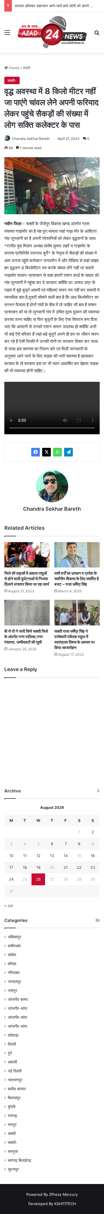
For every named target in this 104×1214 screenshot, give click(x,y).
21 (66, 867)
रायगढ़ (12, 1115)
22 (79, 867)
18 (25, 867)
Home (14, 67)
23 (92, 867)
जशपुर (12, 990)
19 (38, 867)
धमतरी (12, 1062)
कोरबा (12, 963)
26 (38, 879)
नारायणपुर (15, 1080)
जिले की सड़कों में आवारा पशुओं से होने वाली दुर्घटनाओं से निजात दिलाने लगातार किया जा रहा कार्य (26, 579)
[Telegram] (68, 452)
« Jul (8, 905)
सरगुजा (13, 1151)
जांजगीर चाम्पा (18, 999)
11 (25, 855)
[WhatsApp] (57, 452)
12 (38, 855)
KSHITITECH (65, 1203)
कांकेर (12, 954)
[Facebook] (35, 452)
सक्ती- (27, 67)
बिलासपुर (14, 1097)
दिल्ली (12, 1044)
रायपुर (12, 1124)
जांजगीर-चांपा (17, 1008)
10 (11, 855)
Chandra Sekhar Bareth (31, 138)
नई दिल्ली (14, 1071)
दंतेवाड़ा (13, 1035)
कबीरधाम (14, 946)
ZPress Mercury (63, 1194)
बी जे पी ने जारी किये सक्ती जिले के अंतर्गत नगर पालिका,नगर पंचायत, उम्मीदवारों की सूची (26, 636)
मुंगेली (11, 1106)
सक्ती (12, 1133)
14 (66, 855)
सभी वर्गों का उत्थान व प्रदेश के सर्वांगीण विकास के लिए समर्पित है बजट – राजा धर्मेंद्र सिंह (76, 579)
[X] (46, 452)
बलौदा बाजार (17, 1089)
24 (11, 879)
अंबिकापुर (14, 937)
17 (11, 867)
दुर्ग (10, 1053)
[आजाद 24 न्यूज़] (52, 32)
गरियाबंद (14, 972)
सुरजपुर (13, 1169)
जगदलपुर (14, 981)
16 (93, 855)
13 (52, 855)
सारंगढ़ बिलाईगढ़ (19, 1160)
